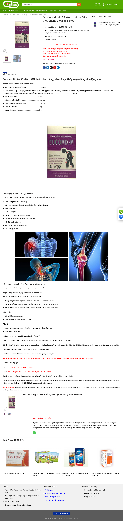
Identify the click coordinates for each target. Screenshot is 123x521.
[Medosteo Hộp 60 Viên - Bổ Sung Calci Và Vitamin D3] (106, 457)
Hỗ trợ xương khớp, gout (38, 15)
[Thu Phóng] (5, 51)
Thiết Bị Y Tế (62, 11)
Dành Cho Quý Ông (28, 11)
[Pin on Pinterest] (54, 67)
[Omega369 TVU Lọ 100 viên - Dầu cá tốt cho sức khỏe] (76, 457)
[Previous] (6, 34)
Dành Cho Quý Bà (42, 11)
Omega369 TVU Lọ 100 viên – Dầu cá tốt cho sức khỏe (75, 474)
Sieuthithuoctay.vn (9, 387)
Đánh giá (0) (12, 74)
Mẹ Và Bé (53, 11)
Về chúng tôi (49, 490)
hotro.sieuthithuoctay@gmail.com (20, 505)
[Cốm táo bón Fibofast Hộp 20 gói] (17, 457)
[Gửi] (79, 4)
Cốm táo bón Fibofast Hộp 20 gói (13, 473)
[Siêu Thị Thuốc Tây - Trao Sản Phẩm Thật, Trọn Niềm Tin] (11, 4)
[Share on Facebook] (44, 67)
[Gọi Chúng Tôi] (34, 432)
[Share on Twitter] (47, 67)
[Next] (37, 34)
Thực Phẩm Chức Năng (10, 11)
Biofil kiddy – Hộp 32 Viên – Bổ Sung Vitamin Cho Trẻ (46, 474)
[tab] (5, 74)
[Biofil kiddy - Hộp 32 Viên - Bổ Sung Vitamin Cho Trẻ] (47, 457)
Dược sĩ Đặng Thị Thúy (52, 497)
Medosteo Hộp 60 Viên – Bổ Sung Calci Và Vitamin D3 (105, 474)
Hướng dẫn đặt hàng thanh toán (55, 493)
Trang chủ (6, 15)
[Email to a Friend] (51, 67)
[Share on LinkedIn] (58, 67)
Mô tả (5, 74)
